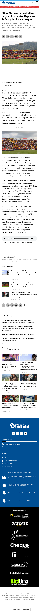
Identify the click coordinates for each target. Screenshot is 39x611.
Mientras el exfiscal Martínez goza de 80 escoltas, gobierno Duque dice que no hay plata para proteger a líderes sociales (18, 328)
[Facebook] (3, 36)
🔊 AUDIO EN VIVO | (27, 6)
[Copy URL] (20, 36)
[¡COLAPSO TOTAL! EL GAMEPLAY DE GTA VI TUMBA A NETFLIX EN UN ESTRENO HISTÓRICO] (10, 357)
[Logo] (8, 3)
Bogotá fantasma (7, 344)
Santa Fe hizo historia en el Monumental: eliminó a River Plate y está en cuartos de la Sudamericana (23, 285)
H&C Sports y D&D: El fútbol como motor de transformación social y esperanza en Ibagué (28, 405)
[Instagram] (17, 433)
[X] (12, 36)
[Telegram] (16, 36)
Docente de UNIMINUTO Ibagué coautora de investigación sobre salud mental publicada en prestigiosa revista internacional (28, 366)
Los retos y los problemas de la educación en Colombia (18, 334)
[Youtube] (25, 433)
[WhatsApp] (8, 36)
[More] (24, 305)
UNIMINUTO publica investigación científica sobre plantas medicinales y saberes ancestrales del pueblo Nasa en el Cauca (10, 386)
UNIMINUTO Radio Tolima (13, 82)
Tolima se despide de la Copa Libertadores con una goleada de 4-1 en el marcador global (24, 295)
